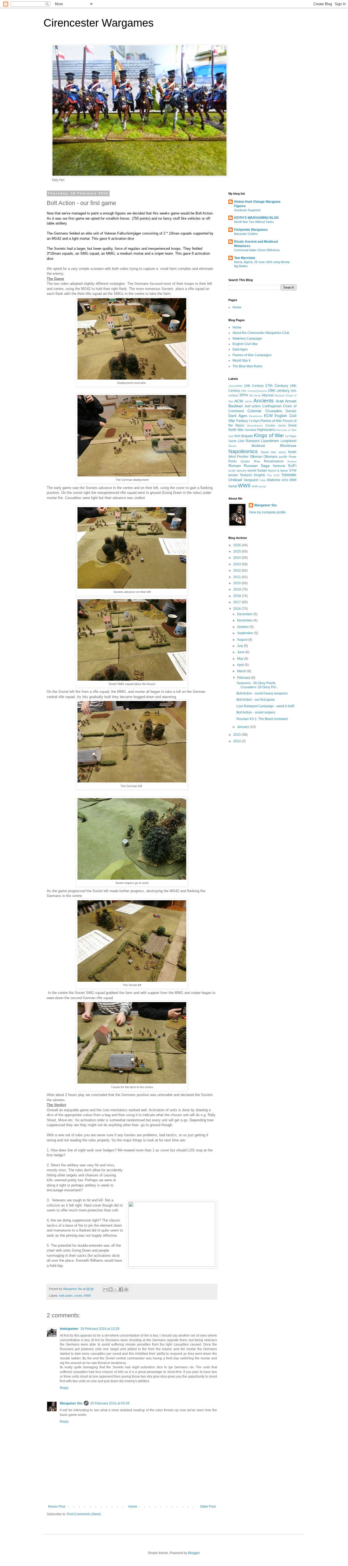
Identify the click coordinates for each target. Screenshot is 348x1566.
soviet (78, 1295)
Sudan (262, 470)
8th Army (254, 395)
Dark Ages (240, 349)
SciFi (292, 465)
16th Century (253, 386)
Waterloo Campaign (247, 338)
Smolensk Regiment (247, 210)
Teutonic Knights (252, 475)
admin (248, 401)
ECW (268, 415)
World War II (241, 360)
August (242, 640)
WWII (87, 1295)
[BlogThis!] (110, 1289)
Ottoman (256, 457)
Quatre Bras (250, 461)
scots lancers (237, 470)
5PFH (244, 395)
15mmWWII (235, 385)
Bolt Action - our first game (256, 700)
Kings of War (269, 435)
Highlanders (266, 430)
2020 (237, 583)
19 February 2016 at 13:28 (99, 1329)
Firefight (254, 420)
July (240, 646)
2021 (237, 577)
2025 (237, 551)
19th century (278, 390)
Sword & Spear (278, 470)
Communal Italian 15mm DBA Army (257, 250)
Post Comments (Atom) (84, 1514)
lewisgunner (69, 1329)
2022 (237, 570)
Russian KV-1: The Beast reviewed (262, 719)
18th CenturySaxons (254, 390)
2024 (237, 558)
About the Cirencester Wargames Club (260, 333)
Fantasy (242, 421)
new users (278, 452)
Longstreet (288, 441)
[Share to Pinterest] (126, 1289)
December (245, 614)
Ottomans (270, 457)
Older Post (208, 1506)
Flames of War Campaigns (252, 355)
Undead (235, 480)
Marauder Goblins (246, 233)
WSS (285, 480)
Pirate (292, 456)
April (241, 665)
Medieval (258, 446)
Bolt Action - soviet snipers (256, 712)
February (244, 678)
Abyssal (268, 395)
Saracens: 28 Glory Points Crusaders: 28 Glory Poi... (257, 685)
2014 (237, 741)
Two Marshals (244, 258)
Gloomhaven (255, 425)
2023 (237, 564)
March (242, 671)
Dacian (291, 411)
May (240, 659)
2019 (237, 589)
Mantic (232, 445)
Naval (264, 452)
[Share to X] (116, 1289)
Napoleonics (243, 451)
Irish (231, 436)
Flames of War (271, 421)
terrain (233, 475)
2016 (237, 609)
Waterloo (273, 480)
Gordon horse (275, 425)
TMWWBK (288, 475)
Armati (290, 401)
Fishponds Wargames (251, 230)
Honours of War (286, 429)
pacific (283, 456)
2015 (237, 735)
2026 (237, 545)
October (243, 627)
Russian (251, 465)
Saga (265, 465)
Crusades (273, 411)
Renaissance (274, 461)
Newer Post (56, 1506)
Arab (280, 401)
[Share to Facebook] (121, 1289)
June (241, 652)
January (243, 727)
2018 (237, 596)
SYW (292, 470)
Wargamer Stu (71, 1403)
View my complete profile (267, 512)
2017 (237, 602)
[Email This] (105, 1289)
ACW (238, 401)
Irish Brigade (243, 436)
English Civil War (245, 344)
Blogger (194, 1553)
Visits (262, 480)
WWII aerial (259, 486)
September (245, 633)
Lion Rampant (248, 441)
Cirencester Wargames (99, 23)
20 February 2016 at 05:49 (109, 1403)
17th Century (276, 385)
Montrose (288, 445)
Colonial (254, 411)
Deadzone (255, 416)
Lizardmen (270, 440)
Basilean (235, 406)
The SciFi (273, 475)
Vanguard (251, 480)
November (245, 620)
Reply (64, 1388)
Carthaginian (272, 406)
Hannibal (250, 429)
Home (132, 1506)
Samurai (279, 466)
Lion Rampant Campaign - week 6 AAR (265, 706)
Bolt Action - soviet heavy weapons (262, 693)
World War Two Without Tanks (254, 221)
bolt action (66, 1295)
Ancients (263, 400)
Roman (234, 465)
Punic (232, 461)
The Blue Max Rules (247, 366)
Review (291, 461)
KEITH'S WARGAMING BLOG (256, 218)
